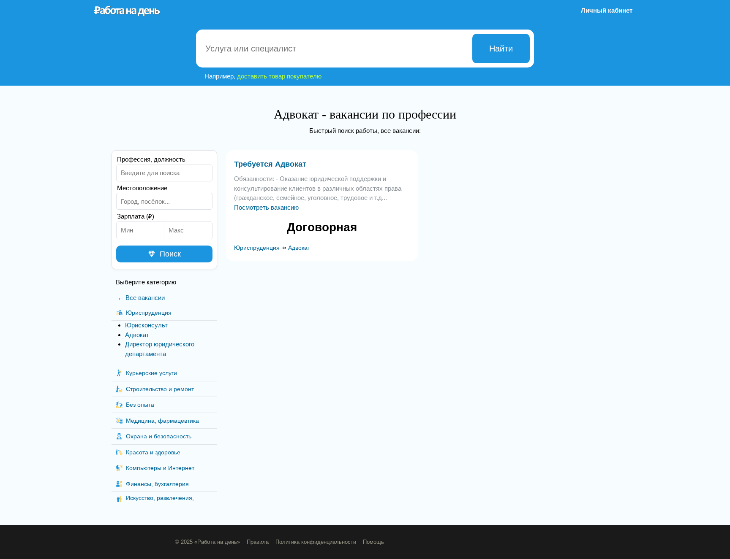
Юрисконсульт (146, 325)
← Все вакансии (141, 297)
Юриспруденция (257, 247)
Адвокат (137, 334)
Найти (501, 48)
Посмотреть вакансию (266, 207)
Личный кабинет (606, 10)
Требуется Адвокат (270, 164)
